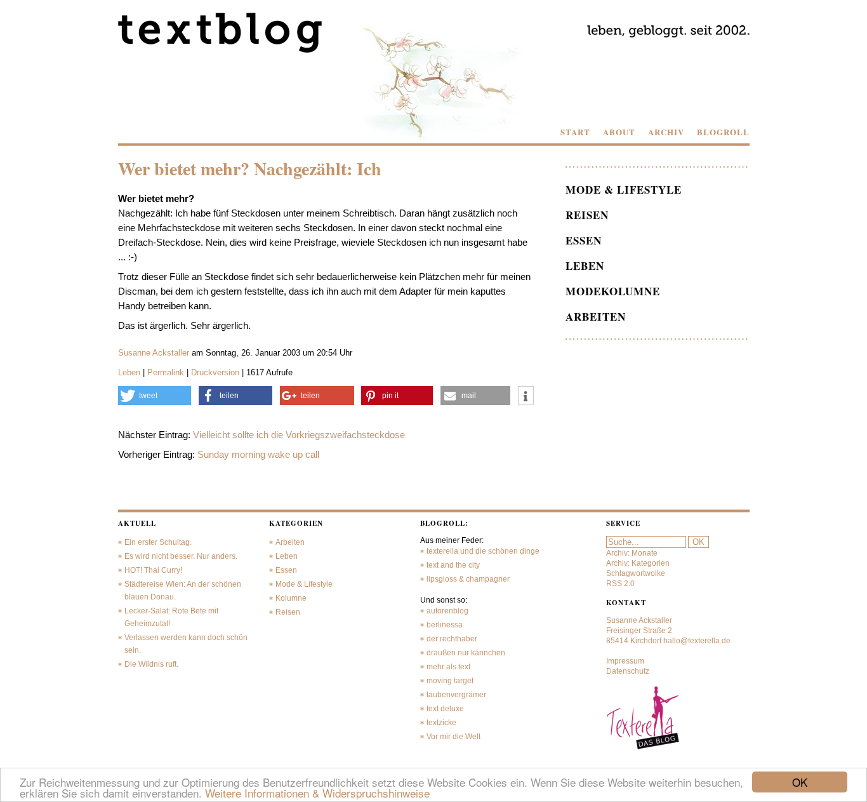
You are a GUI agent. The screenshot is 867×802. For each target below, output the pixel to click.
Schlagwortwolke (635, 573)
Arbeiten (596, 316)
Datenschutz (627, 671)
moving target (450, 680)
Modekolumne (613, 291)
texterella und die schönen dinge (483, 551)
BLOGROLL (723, 132)
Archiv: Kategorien (638, 563)
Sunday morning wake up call (258, 454)
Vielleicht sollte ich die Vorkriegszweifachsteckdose (299, 434)
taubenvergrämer (456, 694)
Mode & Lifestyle (624, 189)
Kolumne (291, 598)
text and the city (453, 565)
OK (799, 782)
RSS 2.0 (620, 583)
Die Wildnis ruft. (151, 664)
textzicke (441, 722)
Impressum (625, 661)
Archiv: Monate (632, 553)
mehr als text (448, 666)
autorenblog (447, 610)
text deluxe (445, 708)
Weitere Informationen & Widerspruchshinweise (317, 793)
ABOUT (619, 132)
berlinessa (445, 624)
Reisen (587, 215)
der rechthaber (452, 638)
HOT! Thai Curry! (153, 570)
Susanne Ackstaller (153, 353)
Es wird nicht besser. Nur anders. (180, 556)
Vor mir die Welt (453, 736)
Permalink (165, 372)
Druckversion (215, 372)
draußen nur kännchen (466, 652)
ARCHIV (666, 132)
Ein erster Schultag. (158, 542)
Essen (584, 240)
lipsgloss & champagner (468, 579)
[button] (155, 395)
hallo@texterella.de (697, 640)
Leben (129, 372)
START (575, 132)
